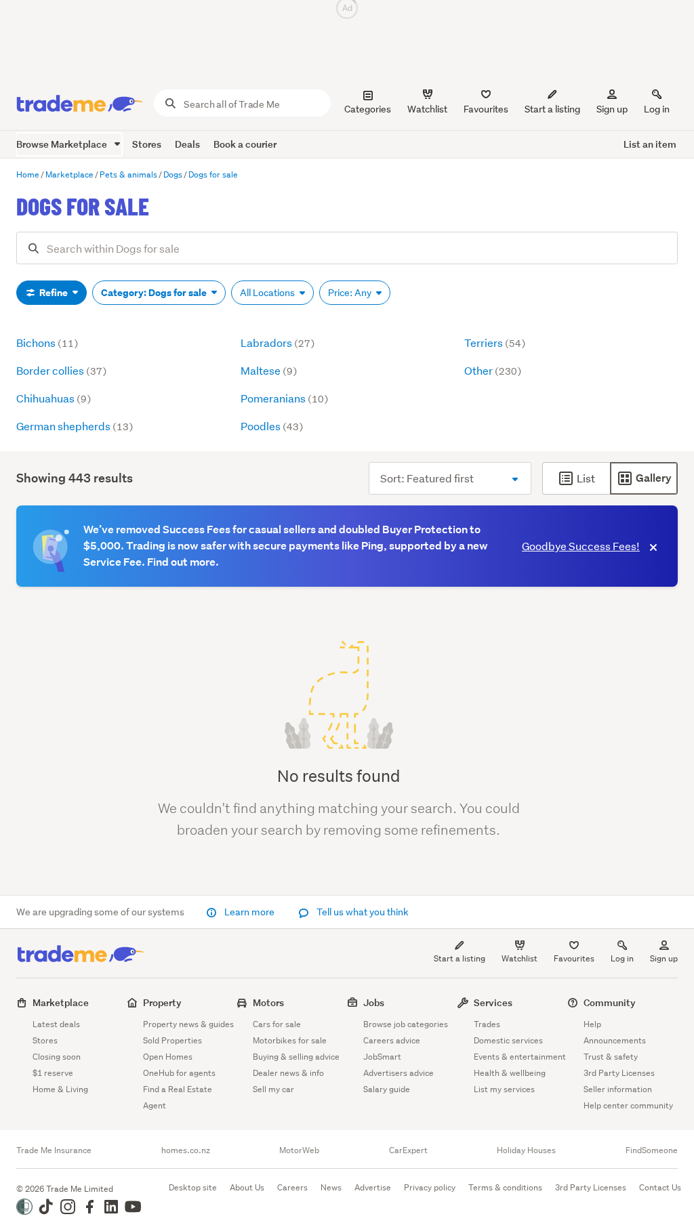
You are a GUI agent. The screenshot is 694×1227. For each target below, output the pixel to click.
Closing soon (57, 1056)
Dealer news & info (288, 1073)
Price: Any (350, 293)
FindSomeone (652, 1150)
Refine (53, 292)
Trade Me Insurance (53, 1150)
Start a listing (459, 958)
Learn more (249, 912)
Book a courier (245, 144)
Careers (292, 1187)
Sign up (612, 109)
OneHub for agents (179, 1073)
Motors (268, 1002)
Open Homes (167, 1056)
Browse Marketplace (62, 144)
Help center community (628, 1105)
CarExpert (408, 1150)
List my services (504, 1089)
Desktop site (193, 1187)
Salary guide (386, 1089)
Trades (487, 1024)
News (331, 1187)
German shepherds (74, 426)
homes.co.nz (185, 1150)
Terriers (494, 342)
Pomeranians (284, 398)
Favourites (574, 958)
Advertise (372, 1187)
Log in (657, 109)
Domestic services (508, 1040)
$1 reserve (53, 1073)
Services (493, 1002)
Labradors (277, 342)
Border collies (61, 370)
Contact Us (660, 1187)
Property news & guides (188, 1024)
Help (592, 1024)
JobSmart (382, 1056)
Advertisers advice (398, 1073)
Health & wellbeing (510, 1073)
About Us (247, 1187)
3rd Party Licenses (619, 1073)
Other (492, 370)
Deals (187, 144)
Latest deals (56, 1024)
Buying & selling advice (296, 1056)
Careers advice (391, 1040)
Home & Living (60, 1089)
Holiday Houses (526, 1150)
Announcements (615, 1040)
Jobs (373, 1002)
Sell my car (273, 1089)
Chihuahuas (53, 398)
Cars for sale (277, 1024)
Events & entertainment (520, 1056)
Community (610, 1002)
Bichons (47, 342)
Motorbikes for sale (290, 1040)
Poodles (272, 426)
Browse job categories (405, 1024)
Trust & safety (611, 1056)
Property (162, 1002)
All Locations (268, 293)
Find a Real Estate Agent (177, 1097)
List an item (650, 144)
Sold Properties (172, 1040)
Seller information (618, 1089)
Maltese (269, 370)
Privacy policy (429, 1187)
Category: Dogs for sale (155, 292)
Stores (146, 144)
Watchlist (519, 958)
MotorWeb (299, 1150)
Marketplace (61, 1002)
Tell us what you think (361, 912)
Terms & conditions (505, 1187)
